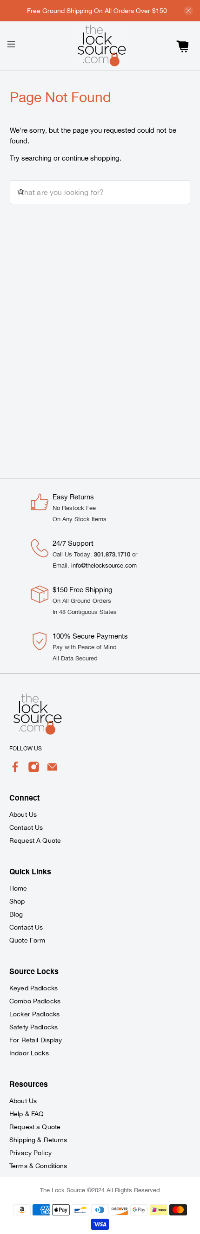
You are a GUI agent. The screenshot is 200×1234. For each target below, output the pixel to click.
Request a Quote (34, 1127)
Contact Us (26, 827)
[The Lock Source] (100, 46)
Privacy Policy (30, 1152)
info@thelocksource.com (104, 565)
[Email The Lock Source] (52, 770)
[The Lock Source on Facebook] (15, 770)
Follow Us (25, 748)
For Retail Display (35, 1040)
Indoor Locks (29, 1053)
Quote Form (27, 940)
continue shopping (91, 158)
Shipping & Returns (38, 1140)
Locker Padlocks (34, 1014)
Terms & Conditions (38, 1165)
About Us (23, 814)
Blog (16, 914)
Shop (17, 901)
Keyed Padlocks (33, 988)
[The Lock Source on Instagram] (34, 770)
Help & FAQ (26, 1114)
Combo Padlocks (34, 1001)
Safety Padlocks (33, 1027)
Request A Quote (35, 840)
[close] (188, 10)
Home (18, 888)
